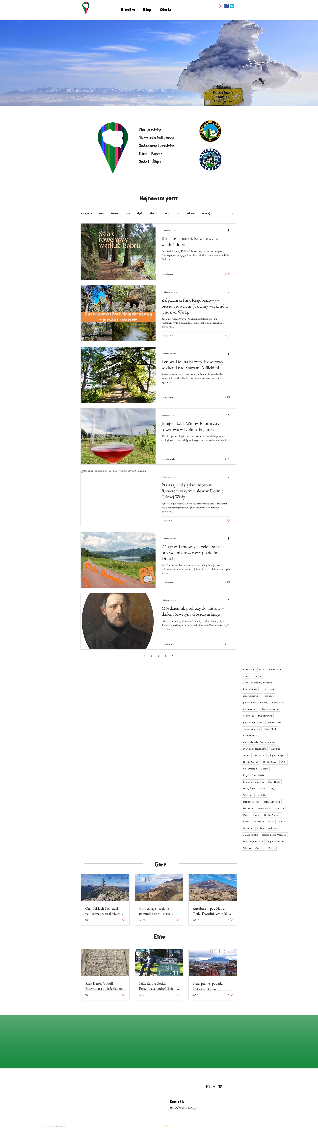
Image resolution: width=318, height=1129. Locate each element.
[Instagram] (221, 6)
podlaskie (273, 828)
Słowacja (247, 828)
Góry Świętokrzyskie (253, 841)
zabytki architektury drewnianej (258, 682)
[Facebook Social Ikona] (226, 6)
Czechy (264, 768)
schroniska (248, 715)
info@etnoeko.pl (184, 1107)
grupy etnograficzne (253, 722)
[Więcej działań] (230, 230)
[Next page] (172, 656)
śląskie (257, 676)
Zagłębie (259, 848)
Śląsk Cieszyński (278, 755)
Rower (114, 213)
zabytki (246, 676)
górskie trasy (249, 702)
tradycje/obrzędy (251, 728)
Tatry (271, 788)
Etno (101, 213)
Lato (127, 213)
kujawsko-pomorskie (253, 781)
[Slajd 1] (154, 99)
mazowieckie (263, 808)
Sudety (282, 821)
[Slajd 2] (157, 99)
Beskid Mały (274, 781)
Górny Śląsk (270, 728)
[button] (232, 214)
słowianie (275, 748)
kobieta (260, 828)
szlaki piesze (268, 689)
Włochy (247, 848)
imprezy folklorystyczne (254, 748)
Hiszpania (248, 808)
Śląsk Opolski (250, 768)
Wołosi (246, 755)
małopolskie (278, 702)
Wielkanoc (248, 795)
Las (178, 213)
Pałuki (271, 821)
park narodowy (274, 722)
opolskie (262, 795)
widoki (262, 669)
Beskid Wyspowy (272, 814)
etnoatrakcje (275, 669)
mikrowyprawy (250, 709)
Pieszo (153, 213)
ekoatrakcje (248, 669)
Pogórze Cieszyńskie (253, 775)
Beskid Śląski (269, 762)
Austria (256, 814)
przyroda (269, 695)
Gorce (246, 821)
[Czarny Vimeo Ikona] (220, 1086)
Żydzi (246, 814)
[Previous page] (144, 656)
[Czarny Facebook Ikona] (214, 1086)
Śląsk (139, 213)
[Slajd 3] (163, 99)
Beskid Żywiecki (251, 762)
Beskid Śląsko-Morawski (274, 834)
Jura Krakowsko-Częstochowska (259, 742)
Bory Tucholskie (272, 801)
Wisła (283, 762)
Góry (166, 213)
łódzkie (271, 848)
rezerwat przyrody (252, 695)
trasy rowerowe (265, 715)
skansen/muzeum (269, 709)
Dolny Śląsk (249, 788)
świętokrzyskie (250, 834)
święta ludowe (250, 735)
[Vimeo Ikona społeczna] (232, 6)
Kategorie (86, 213)
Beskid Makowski (251, 801)
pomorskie (279, 808)
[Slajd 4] (160, 99)
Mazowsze (258, 821)
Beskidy (264, 702)
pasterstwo (260, 755)
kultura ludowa (250, 689)
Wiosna (190, 213)
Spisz (262, 788)
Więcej (206, 213)
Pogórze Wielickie (276, 841)
